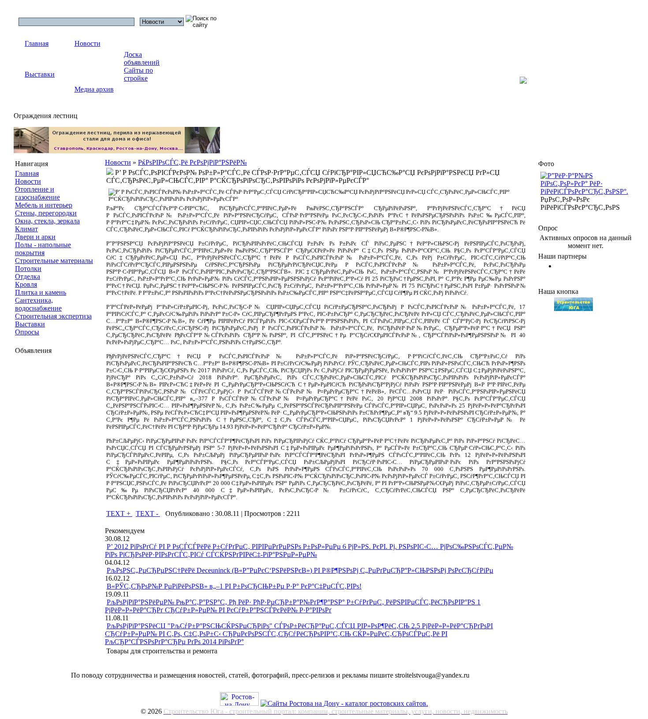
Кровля (26, 284)
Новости (87, 43)
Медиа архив (94, 89)
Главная (36, 43)
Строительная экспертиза (53, 316)
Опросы (27, 332)
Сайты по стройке (138, 74)
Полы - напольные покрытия (43, 248)
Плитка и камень (40, 292)
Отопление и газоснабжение (37, 193)
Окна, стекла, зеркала (47, 221)
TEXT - (148, 513)
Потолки (28, 268)
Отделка (27, 276)
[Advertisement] (50, 496)
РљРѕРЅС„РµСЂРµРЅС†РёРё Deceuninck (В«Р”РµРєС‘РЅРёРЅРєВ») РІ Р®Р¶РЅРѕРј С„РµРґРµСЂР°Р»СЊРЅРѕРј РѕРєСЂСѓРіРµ (300, 570)
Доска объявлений (142, 58)
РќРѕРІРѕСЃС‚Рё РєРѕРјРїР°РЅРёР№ (192, 162)
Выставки (40, 74)
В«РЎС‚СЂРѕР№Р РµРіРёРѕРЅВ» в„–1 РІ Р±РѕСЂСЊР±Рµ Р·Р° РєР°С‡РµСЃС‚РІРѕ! (234, 586)
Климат (26, 229)
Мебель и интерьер (43, 205)
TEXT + (119, 513)
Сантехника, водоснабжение (38, 304)
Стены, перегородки (46, 213)
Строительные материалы (54, 260)
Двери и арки (35, 237)
